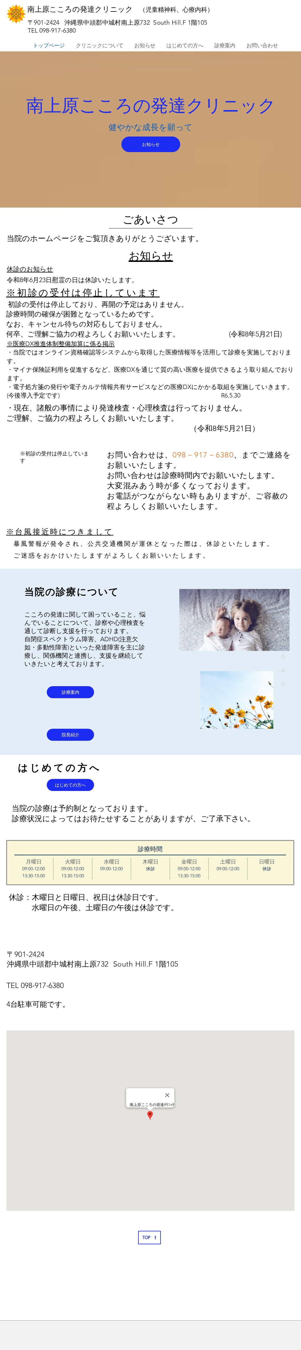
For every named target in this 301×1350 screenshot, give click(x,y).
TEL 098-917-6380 (56, 30)
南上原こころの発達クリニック (81, 9)
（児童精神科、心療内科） (174, 9)
